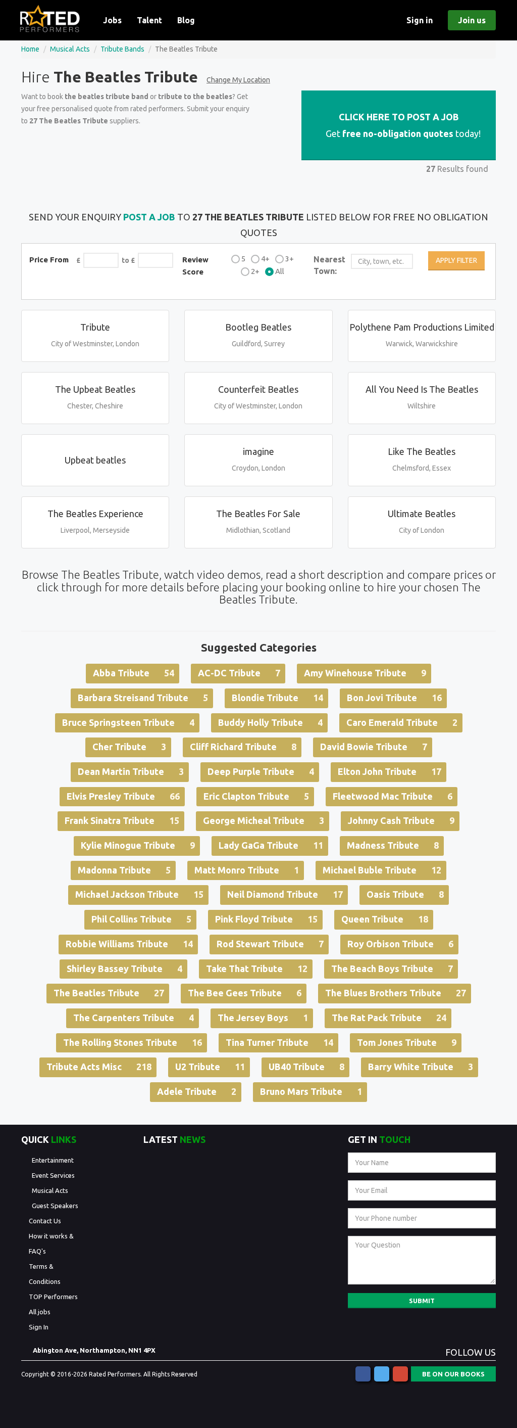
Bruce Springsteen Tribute (128, 722)
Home (30, 49)
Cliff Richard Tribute (243, 747)
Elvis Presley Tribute (123, 796)
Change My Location (238, 80)
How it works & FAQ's (51, 1243)
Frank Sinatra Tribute (122, 820)
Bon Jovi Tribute (394, 698)
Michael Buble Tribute (382, 870)
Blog (186, 20)
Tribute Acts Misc (98, 1067)
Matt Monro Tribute (246, 870)
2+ (255, 271)
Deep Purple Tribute (261, 771)
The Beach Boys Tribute (392, 968)
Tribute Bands (122, 49)
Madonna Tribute (124, 870)
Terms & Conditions (45, 1274)
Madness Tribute (393, 845)
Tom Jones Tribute (406, 1042)
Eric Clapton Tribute (256, 796)
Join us (472, 20)
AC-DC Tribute (239, 673)
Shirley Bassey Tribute (124, 968)
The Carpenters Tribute (133, 1017)
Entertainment (53, 1160)
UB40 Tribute (306, 1067)
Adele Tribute (196, 1091)
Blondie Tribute (277, 698)
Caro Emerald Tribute (401, 722)
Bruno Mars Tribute (311, 1091)
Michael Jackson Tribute (139, 894)
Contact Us (45, 1220)
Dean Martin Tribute (131, 771)
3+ (289, 258)
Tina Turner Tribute (279, 1042)
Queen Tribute (384, 919)
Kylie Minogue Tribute (138, 845)
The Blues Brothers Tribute (395, 993)
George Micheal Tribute (263, 820)
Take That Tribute (256, 968)
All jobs (39, 1311)
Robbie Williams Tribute (129, 944)
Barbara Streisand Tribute (143, 698)
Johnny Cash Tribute (401, 820)
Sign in (419, 20)
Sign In (38, 1326)
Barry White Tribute (420, 1067)
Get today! (402, 125)
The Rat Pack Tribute (389, 1017)
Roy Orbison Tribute (400, 944)
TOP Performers (53, 1296)
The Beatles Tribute (109, 993)
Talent (149, 20)
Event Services (53, 1175)
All (279, 271)
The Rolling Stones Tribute (132, 1042)
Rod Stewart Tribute (270, 944)
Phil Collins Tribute (141, 919)
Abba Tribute (133, 673)
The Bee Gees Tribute (244, 993)
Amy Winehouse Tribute (365, 673)
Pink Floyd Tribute (266, 919)
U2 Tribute (210, 1067)
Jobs (112, 20)
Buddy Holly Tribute (270, 722)
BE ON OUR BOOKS (453, 1373)
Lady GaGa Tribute (271, 845)
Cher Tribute (129, 747)
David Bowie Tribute (373, 747)
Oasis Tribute (405, 894)
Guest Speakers (55, 1205)
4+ (265, 258)
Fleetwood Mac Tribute (392, 796)
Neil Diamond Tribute (285, 894)
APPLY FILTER (456, 260)
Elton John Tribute (389, 771)
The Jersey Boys (263, 1017)
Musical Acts (70, 49)
